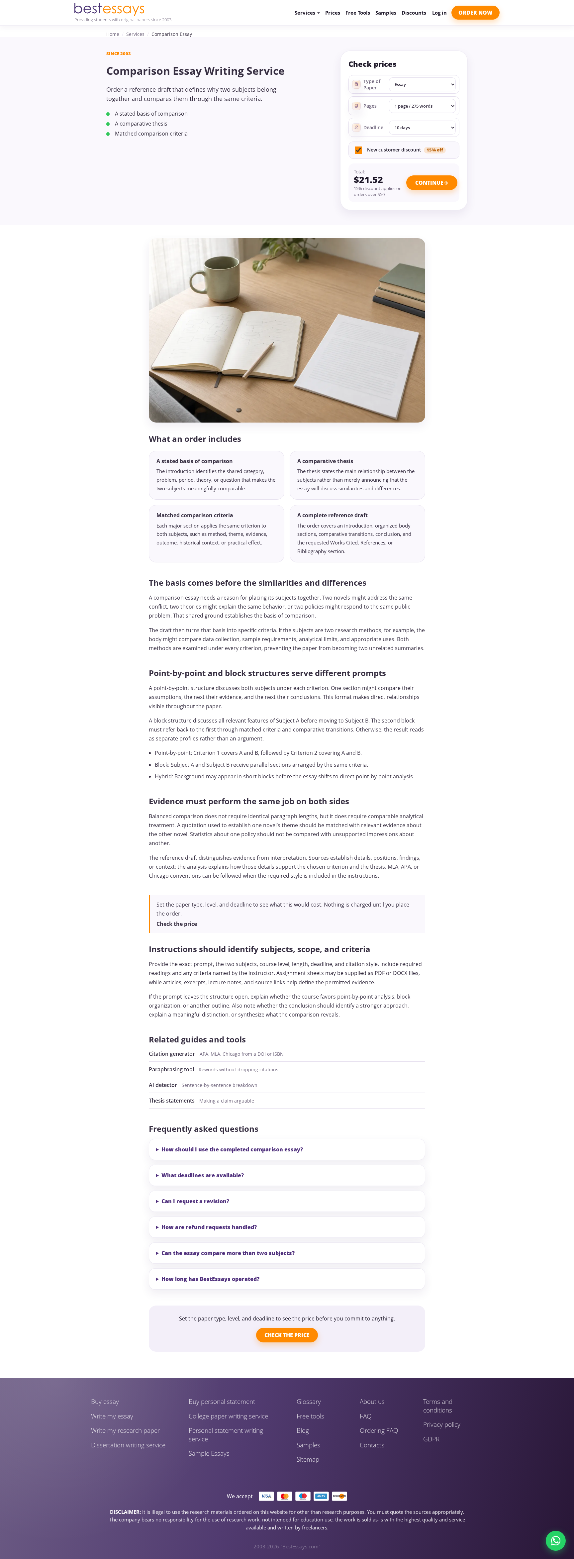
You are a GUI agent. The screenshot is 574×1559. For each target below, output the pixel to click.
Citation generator (172, 1053)
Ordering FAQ (379, 1430)
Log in (439, 12)
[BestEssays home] (122, 9)
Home (112, 34)
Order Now (475, 12)
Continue (429, 182)
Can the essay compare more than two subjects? (228, 1253)
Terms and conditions (437, 1406)
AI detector (163, 1085)
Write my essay (112, 1416)
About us (372, 1402)
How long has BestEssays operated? (210, 1279)
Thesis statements (172, 1100)
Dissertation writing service (128, 1445)
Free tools (310, 1416)
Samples (385, 12)
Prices (332, 12)
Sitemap (308, 1459)
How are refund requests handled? (209, 1227)
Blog (303, 1430)
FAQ (366, 1416)
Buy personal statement (222, 1402)
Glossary (309, 1402)
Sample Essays (209, 1453)
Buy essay (105, 1402)
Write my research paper (125, 1430)
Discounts (414, 12)
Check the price (176, 923)
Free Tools (357, 12)
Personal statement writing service (226, 1434)
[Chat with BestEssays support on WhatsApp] (556, 1541)
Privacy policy (441, 1424)
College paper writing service (228, 1416)
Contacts (372, 1445)
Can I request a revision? (195, 1201)
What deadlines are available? (202, 1175)
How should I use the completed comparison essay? (232, 1149)
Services (135, 34)
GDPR (431, 1439)
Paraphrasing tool (171, 1069)
